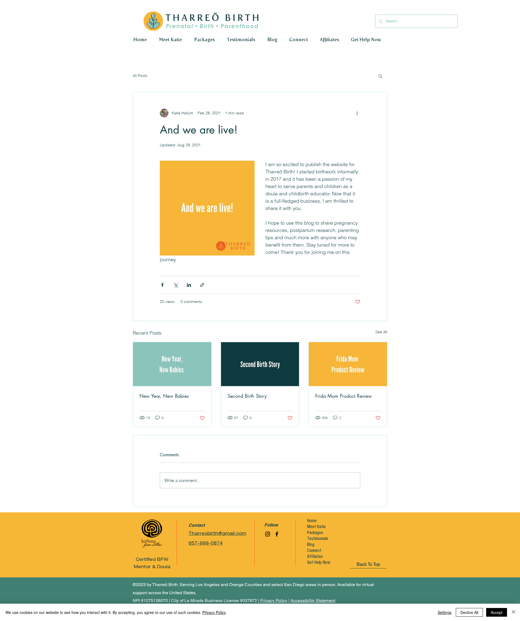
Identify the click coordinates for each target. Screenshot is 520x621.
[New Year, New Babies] (172, 364)
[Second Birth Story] (260, 364)
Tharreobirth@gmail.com (217, 534)
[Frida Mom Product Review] (348, 364)
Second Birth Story (247, 396)
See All (381, 331)
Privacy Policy (214, 612)
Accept (496, 612)
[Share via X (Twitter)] (175, 284)
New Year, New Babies (164, 396)
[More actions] (357, 113)
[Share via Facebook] (162, 284)
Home (312, 521)
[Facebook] (277, 534)
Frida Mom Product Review (343, 396)
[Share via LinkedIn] (188, 284)
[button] (380, 76)
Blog (310, 545)
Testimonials (317, 539)
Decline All (469, 612)
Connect (314, 551)
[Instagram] (267, 534)
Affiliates (315, 557)
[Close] (513, 612)
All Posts (140, 75)
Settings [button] (444, 612)
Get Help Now (318, 563)
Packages (315, 533)
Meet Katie (316, 527)
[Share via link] (202, 284)
